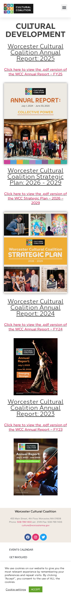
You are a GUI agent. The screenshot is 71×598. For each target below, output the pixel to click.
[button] (64, 7)
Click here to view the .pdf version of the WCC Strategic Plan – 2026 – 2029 (35, 198)
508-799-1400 (24, 522)
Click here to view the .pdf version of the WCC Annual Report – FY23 (35, 427)
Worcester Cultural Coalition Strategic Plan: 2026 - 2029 (35, 177)
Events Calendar (21, 550)
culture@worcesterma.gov (35, 525)
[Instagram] (35, 537)
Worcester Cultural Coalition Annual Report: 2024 (35, 308)
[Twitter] (43, 537)
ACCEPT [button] (35, 589)
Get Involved (18, 557)
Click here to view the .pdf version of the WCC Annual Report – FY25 (35, 71)
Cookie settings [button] (16, 589)
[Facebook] (27, 537)
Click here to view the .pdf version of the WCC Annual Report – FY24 (35, 326)
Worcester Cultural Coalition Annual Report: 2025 (35, 53)
